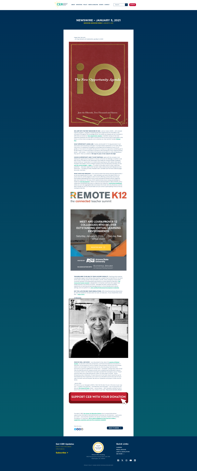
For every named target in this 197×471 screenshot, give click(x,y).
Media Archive (121, 449)
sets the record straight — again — (83, 165)
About (73, 4)
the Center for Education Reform (92, 413)
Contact (106, 4)
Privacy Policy (88, 465)
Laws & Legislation (123, 451)
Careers (119, 447)
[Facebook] (77, 429)
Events (101, 4)
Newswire (87, 23)
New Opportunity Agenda (95, 135)
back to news (114, 428)
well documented (85, 181)
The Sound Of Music (84, 388)
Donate (132, 4)
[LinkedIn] (80, 429)
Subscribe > (62, 452)
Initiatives (79, 4)
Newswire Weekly (96, 23)
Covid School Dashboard (115, 183)
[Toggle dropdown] (123, 453)
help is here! (81, 294)
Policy (85, 4)
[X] (75, 429)
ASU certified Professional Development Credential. (104, 287)
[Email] (82, 429)
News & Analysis (93, 4)
